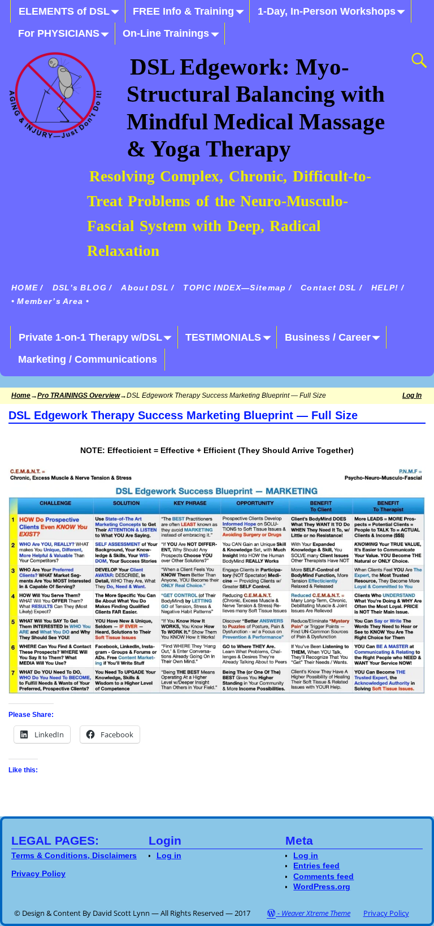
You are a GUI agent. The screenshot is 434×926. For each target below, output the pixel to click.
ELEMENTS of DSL (64, 11)
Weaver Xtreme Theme (315, 913)
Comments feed (323, 876)
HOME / (27, 288)
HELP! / (387, 288)
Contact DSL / (331, 288)
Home (21, 395)
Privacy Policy (386, 913)
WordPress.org (321, 886)
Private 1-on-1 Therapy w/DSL (90, 337)
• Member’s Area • (50, 301)
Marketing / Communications (87, 359)
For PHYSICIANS (58, 33)
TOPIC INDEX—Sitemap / (237, 288)
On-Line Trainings (166, 33)
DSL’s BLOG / (82, 288)
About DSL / (147, 288)
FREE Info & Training (183, 11)
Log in (412, 395)
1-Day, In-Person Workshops (327, 11)
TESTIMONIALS (223, 337)
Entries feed (316, 865)
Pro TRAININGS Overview (78, 395)
